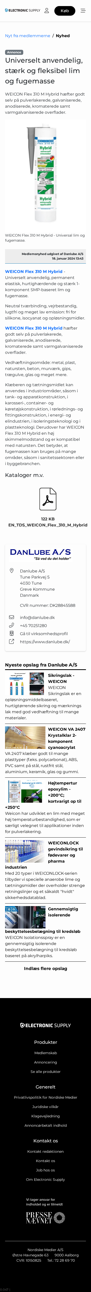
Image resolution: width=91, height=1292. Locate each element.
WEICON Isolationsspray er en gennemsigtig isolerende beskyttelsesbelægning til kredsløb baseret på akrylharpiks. (42, 932)
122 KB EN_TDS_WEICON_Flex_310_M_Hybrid (47, 522)
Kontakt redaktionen (45, 1151)
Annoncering (45, 1062)
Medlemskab (45, 1053)
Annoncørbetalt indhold (46, 1125)
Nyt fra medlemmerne (27, 35)
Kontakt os (45, 1161)
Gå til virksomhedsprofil (44, 633)
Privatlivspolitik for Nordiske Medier (45, 1097)
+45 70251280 (33, 625)
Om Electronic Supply (45, 1179)
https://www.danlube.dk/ (45, 641)
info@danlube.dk (37, 617)
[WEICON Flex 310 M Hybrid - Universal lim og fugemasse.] (45, 176)
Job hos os (45, 1170)
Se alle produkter (46, 1071)
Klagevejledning (45, 1116)
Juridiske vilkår (45, 1106)
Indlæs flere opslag (45, 968)
